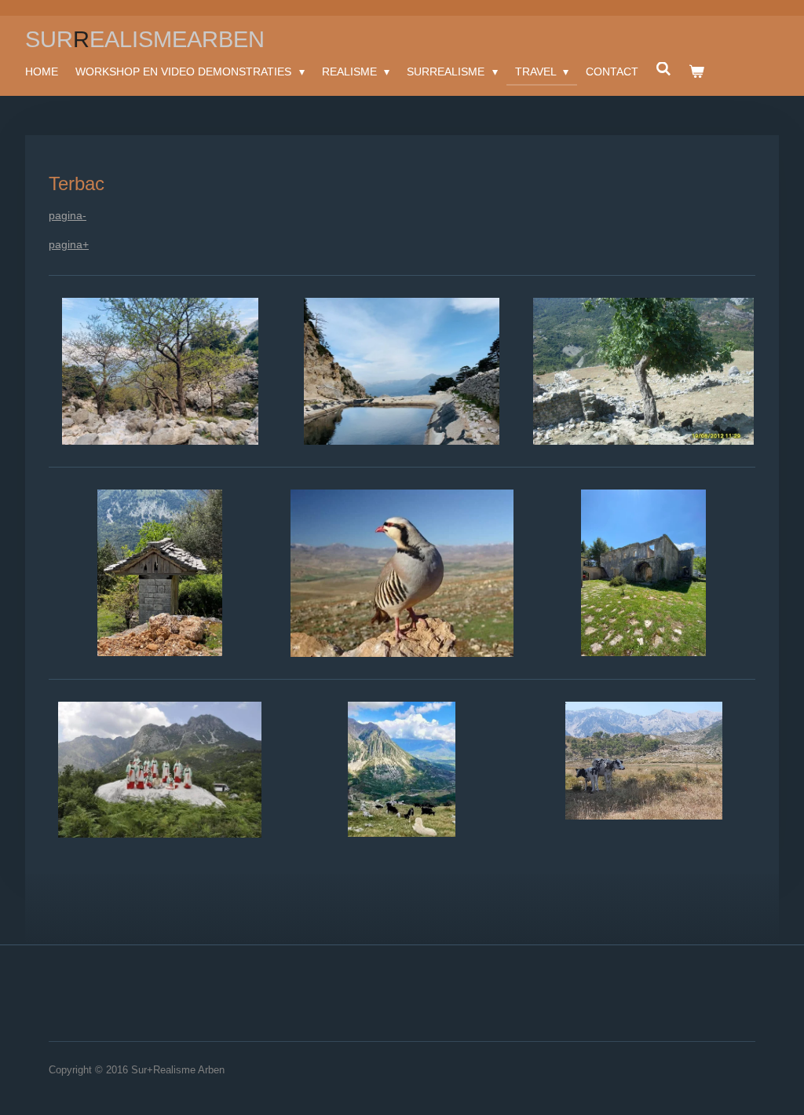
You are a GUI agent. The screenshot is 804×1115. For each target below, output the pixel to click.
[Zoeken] (663, 69)
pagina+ (69, 244)
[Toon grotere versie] (160, 372)
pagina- (67, 215)
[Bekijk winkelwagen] (696, 71)
